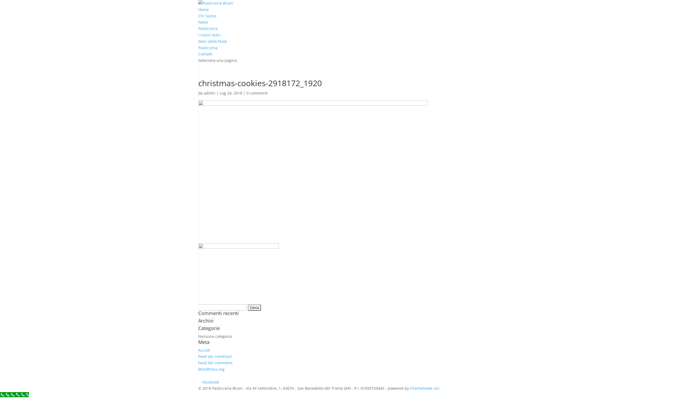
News (203, 22)
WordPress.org (211, 369)
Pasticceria (208, 28)
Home (203, 9)
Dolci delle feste (212, 41)
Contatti (205, 53)
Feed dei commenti (215, 362)
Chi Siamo (207, 15)
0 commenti (257, 93)
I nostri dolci (209, 34)
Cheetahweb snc (425, 388)
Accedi (204, 350)
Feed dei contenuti (215, 356)
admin (209, 93)
